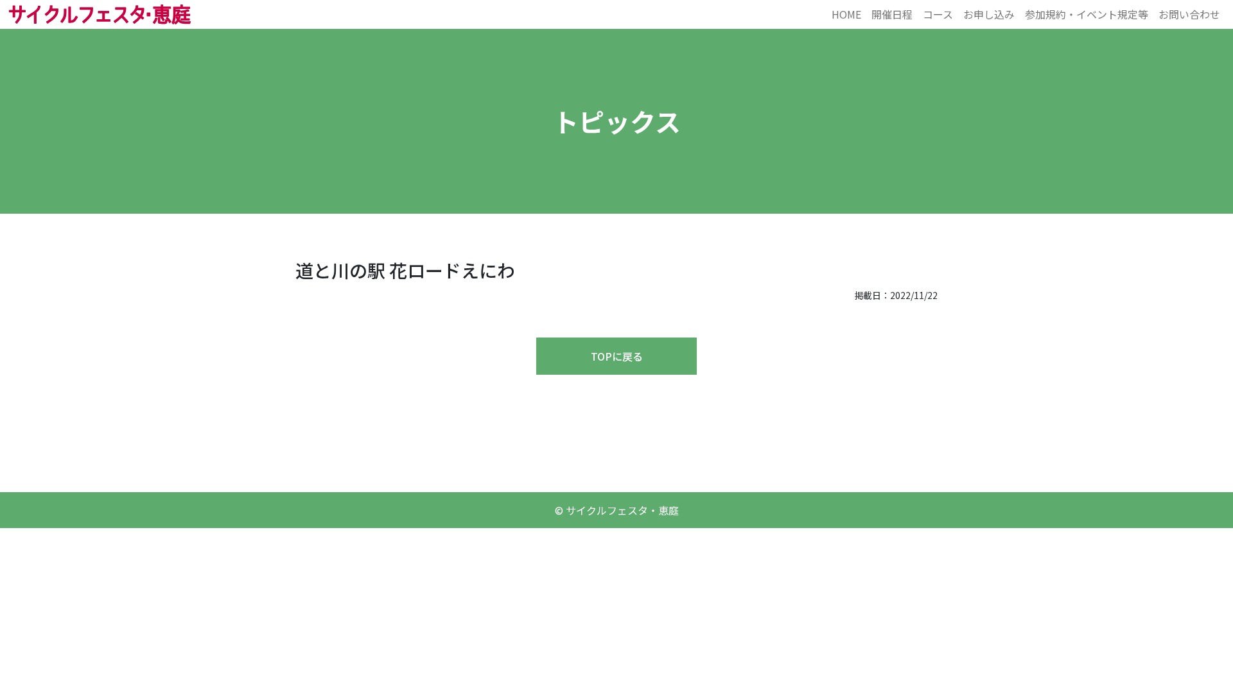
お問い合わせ (1189, 14)
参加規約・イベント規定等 (1086, 14)
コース (938, 14)
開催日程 (892, 14)
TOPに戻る (617, 356)
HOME (846, 14)
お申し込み (989, 14)
